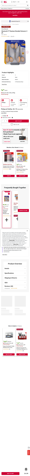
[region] (15, 238)
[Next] (27, 52)
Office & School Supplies (6, 24)
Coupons (27, 8)
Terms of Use (15, 244)
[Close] (27, 230)
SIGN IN (9, 175)
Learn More (15, 15)
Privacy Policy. (12, 240)
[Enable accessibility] (28, 447)
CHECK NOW (7, 141)
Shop (4, 28)
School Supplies (15, 24)
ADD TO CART (18, 121)
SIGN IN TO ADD (23, 210)
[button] (15, 124)
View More (4, 254)
